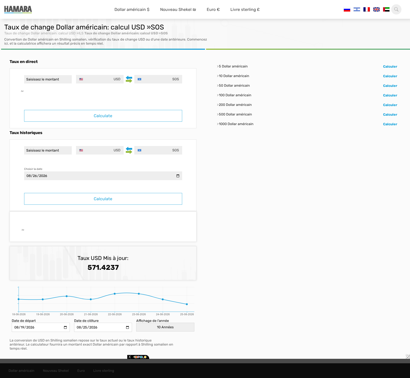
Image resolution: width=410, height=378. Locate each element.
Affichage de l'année (152, 321)
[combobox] (100, 79)
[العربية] (386, 9)
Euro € (213, 9)
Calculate (103, 115)
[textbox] (100, 79)
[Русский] (347, 9)
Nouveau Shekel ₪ (178, 9)
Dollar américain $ (131, 9)
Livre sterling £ (245, 9)
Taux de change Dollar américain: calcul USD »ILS (43, 33)
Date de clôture (86, 321)
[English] (376, 9)
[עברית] (356, 9)
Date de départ (24, 321)
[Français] (366, 9)
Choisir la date (33, 169)
